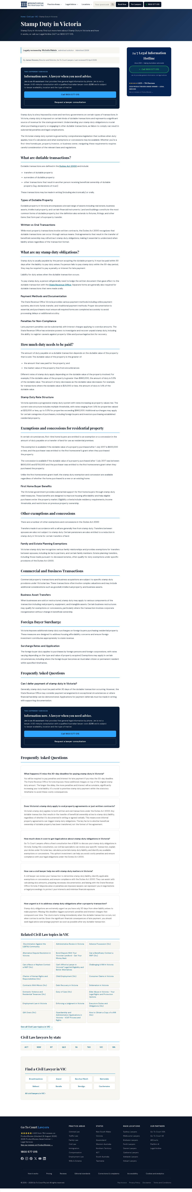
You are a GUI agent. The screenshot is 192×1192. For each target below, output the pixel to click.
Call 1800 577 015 (70, 94)
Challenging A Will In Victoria (101, 964)
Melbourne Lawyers (131, 1136)
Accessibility (132, 1174)
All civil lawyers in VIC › (35, 1093)
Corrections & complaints (108, 1174)
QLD (64, 1047)
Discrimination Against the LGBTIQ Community (34, 945)
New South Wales (103, 1132)
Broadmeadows (36, 1079)
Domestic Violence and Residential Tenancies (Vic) (34, 993)
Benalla (59, 1086)
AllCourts (154, 1140)
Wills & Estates (75, 1161)
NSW (39, 1047)
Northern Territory (103, 1148)
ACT (26, 1047)
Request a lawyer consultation (70, 102)
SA (76, 1047)
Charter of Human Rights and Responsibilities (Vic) (35, 977)
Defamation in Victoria (99, 985)
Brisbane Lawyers (130, 1140)
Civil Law (30, 17)
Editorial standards (82, 1174)
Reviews (63, 1174)
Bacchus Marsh (81, 1079)
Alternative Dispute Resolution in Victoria (37, 954)
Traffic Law (73, 1136)
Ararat (59, 1079)
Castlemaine (104, 1086)
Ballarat (36, 1086)
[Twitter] (35, 1159)
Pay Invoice (122, 1183)
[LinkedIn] (44, 1159)
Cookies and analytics (155, 1174)
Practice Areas (54, 4)
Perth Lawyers (129, 1144)
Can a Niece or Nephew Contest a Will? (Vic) (36, 965)
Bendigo (81, 1086)
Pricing (49, 1174)
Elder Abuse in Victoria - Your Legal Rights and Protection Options (102, 994)
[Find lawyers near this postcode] (112, 4)
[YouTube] (40, 1159)
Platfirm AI (154, 1144)
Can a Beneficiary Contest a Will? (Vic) (101, 954)
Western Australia (103, 1144)
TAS (89, 1047)
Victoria (99, 1136)
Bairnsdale (104, 1079)
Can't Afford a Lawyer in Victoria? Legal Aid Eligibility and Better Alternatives (70, 967)
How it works (33, 1174)
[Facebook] (22, 1159)
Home (23, 17)
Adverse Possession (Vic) (100, 944)
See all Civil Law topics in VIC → (37, 1026)
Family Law (73, 1140)
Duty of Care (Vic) (64, 992)
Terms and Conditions (162, 1183)
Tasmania (100, 1161)
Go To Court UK (157, 1136)
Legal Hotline (155, 1148)
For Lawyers (136, 4)
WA (113, 1047)
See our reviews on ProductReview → (141, 92)
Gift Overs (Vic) (29, 1012)
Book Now (122, 4)
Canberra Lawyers (131, 1152)
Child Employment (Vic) (66, 976)
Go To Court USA (157, 1132)
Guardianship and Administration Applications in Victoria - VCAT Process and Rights (69, 1016)
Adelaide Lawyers (130, 1157)
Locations (86, 4)
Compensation (75, 1152)
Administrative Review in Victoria (70, 944)
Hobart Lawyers (130, 1161)
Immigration (74, 1148)
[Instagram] (26, 1159)
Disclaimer (147, 1183)
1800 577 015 (153, 4)
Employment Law (76, 1157)
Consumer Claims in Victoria (101, 976)
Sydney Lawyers (130, 1132)
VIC (36, 17)
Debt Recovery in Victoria (67, 985)
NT (51, 1047)
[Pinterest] (31, 1159)
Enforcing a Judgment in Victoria (70, 1003)
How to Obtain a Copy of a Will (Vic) (102, 1013)
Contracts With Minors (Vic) (35, 985)
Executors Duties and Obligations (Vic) (98, 1004)
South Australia (102, 1157)
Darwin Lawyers (129, 1148)
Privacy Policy (134, 1183)
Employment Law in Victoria (35, 1003)
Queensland (101, 1140)
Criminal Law (74, 1132)
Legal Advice (71, 4)
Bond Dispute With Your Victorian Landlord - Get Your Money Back (69, 955)
